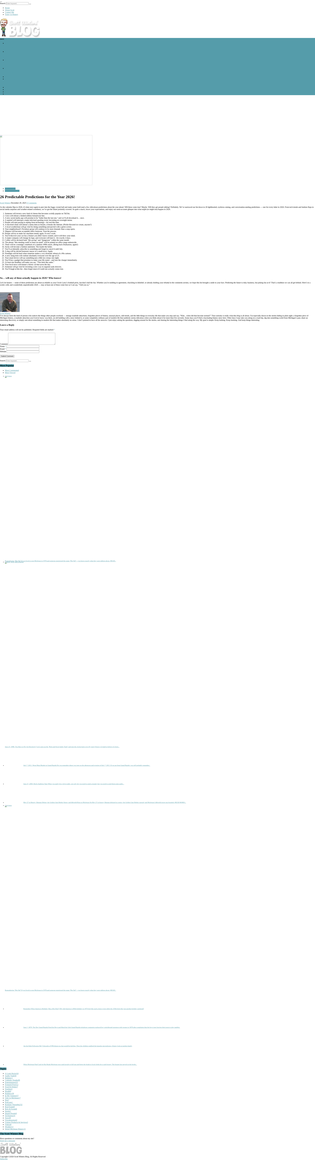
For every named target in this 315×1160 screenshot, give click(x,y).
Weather (9, 1127)
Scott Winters (5, 203)
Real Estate (10, 1107)
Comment (4, 344)
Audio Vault (10, 1076)
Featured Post (10, 77)
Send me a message (7, 1141)
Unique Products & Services (16, 1122)
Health (8, 1091)
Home (7, 8)
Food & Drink (11, 1087)
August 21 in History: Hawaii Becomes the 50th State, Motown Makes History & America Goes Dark (39, 72)
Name (3, 346)
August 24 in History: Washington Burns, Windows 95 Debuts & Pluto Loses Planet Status (35, 47)
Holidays (9, 1093)
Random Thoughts (12, 191)
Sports (8, 1111)
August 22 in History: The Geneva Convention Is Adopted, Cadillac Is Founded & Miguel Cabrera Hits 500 (42, 64)
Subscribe (4, 1159)
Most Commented (12, 370)
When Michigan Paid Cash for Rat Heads (16, 83)
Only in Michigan (13, 1098)
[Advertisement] (157, 114)
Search (2, 3)
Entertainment (11, 1082)
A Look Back (10, 43)
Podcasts (9, 1102)
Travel (8, 1118)
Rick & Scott (11, 1109)
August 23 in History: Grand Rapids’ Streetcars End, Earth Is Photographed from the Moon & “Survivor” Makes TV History (48, 56)
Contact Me (9, 12)
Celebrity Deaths (12, 1080)
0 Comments (32, 203)
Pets (7, 1100)
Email (3, 349)
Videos (8, 1125)
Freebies (8, 1089)
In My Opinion (12, 1096)
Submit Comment (7, 356)
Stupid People (11, 1113)
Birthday (9, 1078)
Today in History (11, 14)
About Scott (9, 10)
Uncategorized (11, 1120)
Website (3, 351)
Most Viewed (10, 373)
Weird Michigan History (14, 79)
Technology (10, 1116)
